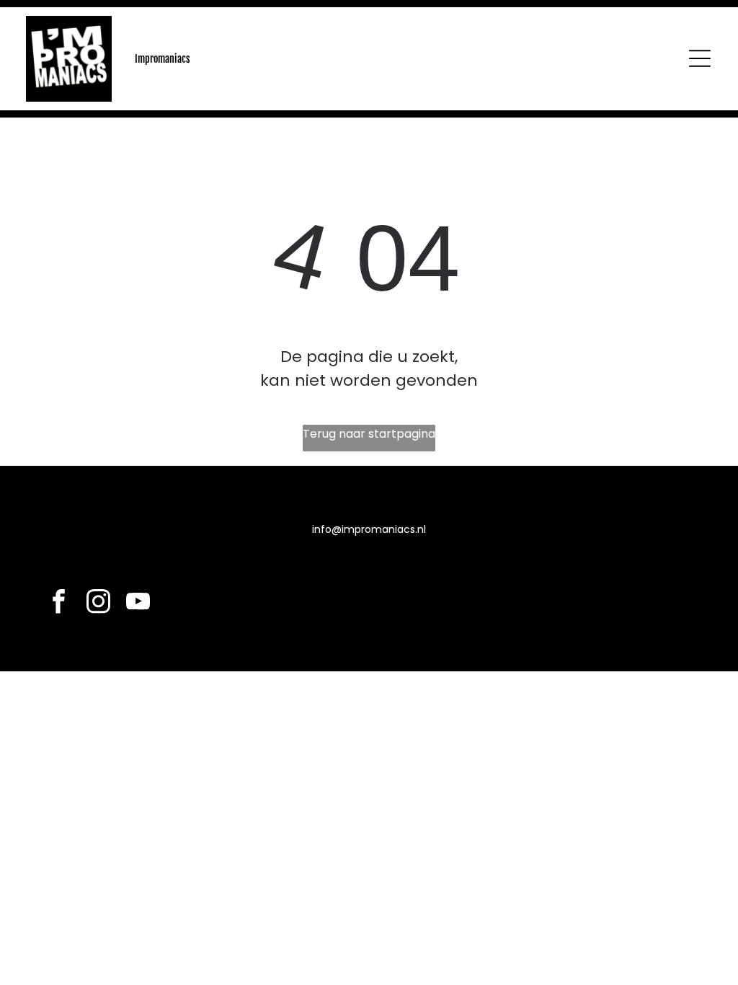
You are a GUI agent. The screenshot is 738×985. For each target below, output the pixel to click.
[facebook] (59, 603)
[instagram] (99, 603)
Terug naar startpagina (369, 433)
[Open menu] (700, 58)
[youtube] (138, 603)
